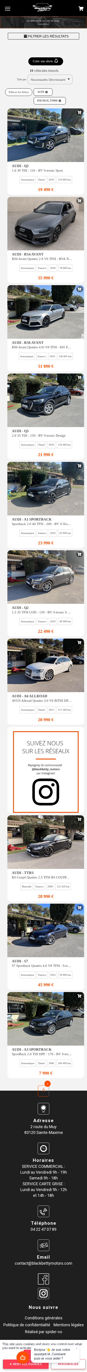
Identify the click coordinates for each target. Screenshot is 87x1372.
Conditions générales (43, 1318)
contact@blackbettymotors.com (43, 1263)
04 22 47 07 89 (43, 1229)
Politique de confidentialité (26, 1324)
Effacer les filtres (19, 92)
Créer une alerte (43, 61)
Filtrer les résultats (48, 36)
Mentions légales (69, 1324)
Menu (7, 8)
